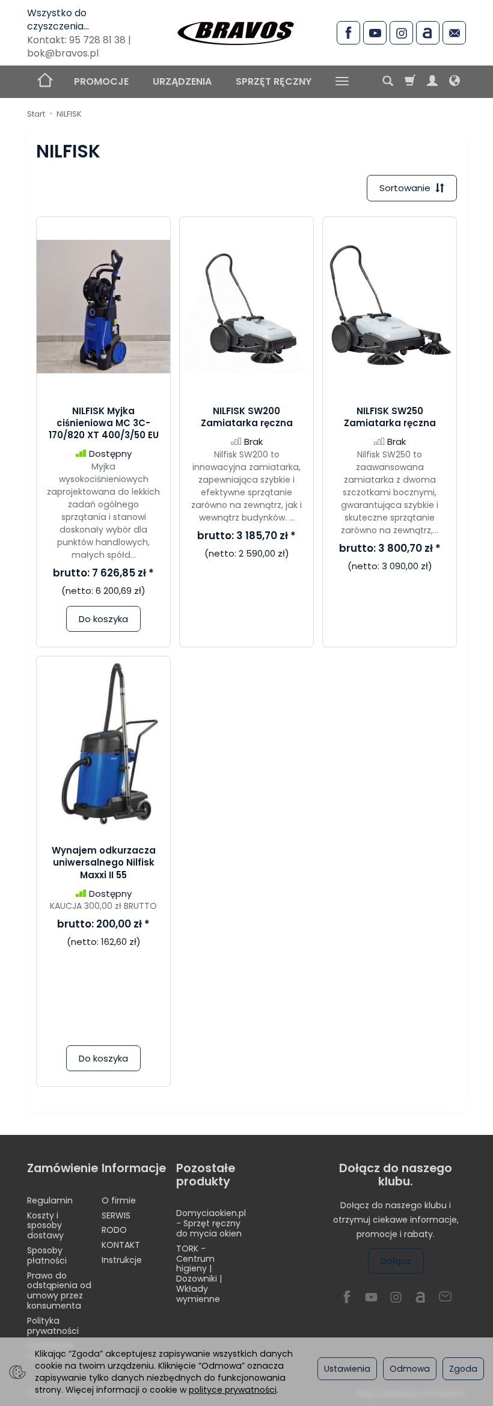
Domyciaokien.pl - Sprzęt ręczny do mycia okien (211, 1223)
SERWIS (116, 1215)
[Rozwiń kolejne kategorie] (342, 82)
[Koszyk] (410, 82)
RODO (114, 1230)
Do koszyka (103, 619)
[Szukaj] (387, 82)
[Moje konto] (432, 82)
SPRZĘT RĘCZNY (273, 81)
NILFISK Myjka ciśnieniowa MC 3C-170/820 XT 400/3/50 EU (104, 423)
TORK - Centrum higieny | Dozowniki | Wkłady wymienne (199, 1273)
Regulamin (50, 1200)
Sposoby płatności (47, 1255)
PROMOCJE (101, 81)
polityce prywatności (233, 1390)
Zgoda (463, 1369)
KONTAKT (121, 1245)
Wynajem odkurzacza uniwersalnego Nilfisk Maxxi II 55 (104, 862)
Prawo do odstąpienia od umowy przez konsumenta (59, 1291)
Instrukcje (122, 1260)
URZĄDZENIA (182, 81)
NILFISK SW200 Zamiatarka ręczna (247, 417)
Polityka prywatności (53, 1326)
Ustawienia (347, 1369)
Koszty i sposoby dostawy (45, 1225)
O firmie (119, 1200)
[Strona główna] (236, 31)
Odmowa (410, 1369)
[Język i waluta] (454, 82)
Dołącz (396, 1261)
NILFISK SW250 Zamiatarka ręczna (390, 417)
